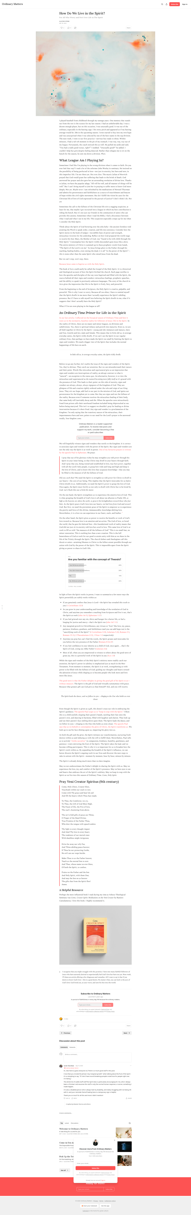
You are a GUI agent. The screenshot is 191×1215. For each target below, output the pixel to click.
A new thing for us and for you (69, 1131)
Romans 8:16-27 (106, 642)
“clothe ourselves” (78, 741)
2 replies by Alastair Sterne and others (78, 1104)
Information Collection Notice (95, 1175)
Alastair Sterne (64, 21)
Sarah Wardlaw (69, 1066)
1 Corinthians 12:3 (74, 605)
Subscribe (174, 4)
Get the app (105, 1206)
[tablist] (67, 1047)
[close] (114, 1140)
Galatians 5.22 (113, 632)
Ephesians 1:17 (95, 615)
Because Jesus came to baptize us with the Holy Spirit (81, 264)
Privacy (95, 1201)
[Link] (56, 160)
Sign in (184, 4)
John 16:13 (83, 615)
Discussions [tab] (74, 1123)
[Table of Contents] (2, 607)
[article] (95, 1133)
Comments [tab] (64, 1047)
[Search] (162, 4)
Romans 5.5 (124, 632)
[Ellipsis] (130, 1065)
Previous (67, 1033)
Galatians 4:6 (101, 648)
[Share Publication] (167, 4)
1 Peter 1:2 (98, 635)
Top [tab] (61, 1123)
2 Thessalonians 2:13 (84, 635)
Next (125, 1033)
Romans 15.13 (69, 635)
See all (63, 1170)
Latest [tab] (67, 1123)
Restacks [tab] (72, 1047)
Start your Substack (90, 1206)
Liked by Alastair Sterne (72, 1068)
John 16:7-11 (112, 622)
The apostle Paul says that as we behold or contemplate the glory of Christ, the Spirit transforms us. (94, 725)
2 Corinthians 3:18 (98, 632)
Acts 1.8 (111, 655)
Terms (101, 1201)
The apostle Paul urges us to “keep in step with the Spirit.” (98, 711)
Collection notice (110, 1201)
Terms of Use (105, 1173)
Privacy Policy (111, 1175)
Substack (86, 1211)
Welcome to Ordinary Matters (73, 1129)
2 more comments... (65, 1113)
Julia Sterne (84, 1134)
